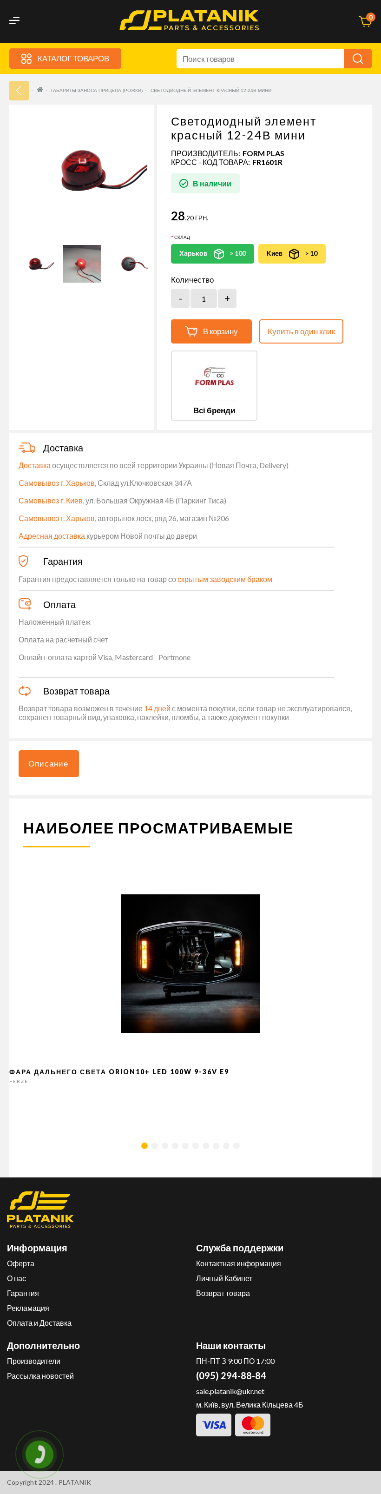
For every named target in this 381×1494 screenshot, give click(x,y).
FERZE (18, 1081)
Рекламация (28, 1307)
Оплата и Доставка (39, 1322)
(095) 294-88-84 (231, 1375)
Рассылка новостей (40, 1375)
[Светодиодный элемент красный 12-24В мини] (35, 264)
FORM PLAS (263, 153)
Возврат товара (223, 1293)
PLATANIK (75, 1482)
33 (19, 90)
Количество (192, 279)
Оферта (20, 1263)
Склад (182, 237)
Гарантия (23, 1293)
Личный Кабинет (224, 1278)
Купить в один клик (301, 331)
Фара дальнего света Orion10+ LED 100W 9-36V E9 (119, 1072)
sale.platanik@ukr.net (230, 1391)
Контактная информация (238, 1263)
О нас (16, 1278)
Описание (48, 763)
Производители (33, 1360)
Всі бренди (214, 410)
